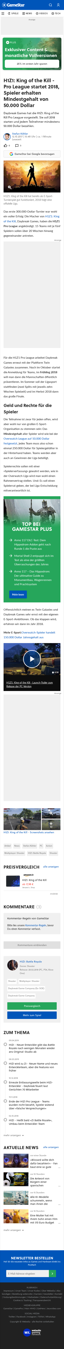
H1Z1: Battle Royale (37, 853)
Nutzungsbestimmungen (14, 1297)
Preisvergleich (21, 867)
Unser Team (20, 1290)
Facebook (21, 1316)
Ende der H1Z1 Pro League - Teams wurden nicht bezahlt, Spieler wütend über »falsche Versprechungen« (31, 1105)
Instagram (31, 1316)
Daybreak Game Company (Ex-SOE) (26, 988)
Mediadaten (33, 1297)
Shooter (53, 853)
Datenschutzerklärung (50, 1297)
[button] (50, 5)
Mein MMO (30, 1308)
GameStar (8, 1308)
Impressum (9, 1290)
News (17, 845)
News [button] (29, 13)
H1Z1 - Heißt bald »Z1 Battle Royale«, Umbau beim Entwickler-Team (30, 1122)
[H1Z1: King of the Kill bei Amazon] (12, 880)
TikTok (41, 1316)
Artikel (7, 845)
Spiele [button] (15, 13)
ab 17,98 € (27, 884)
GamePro (18, 1308)
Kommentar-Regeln (35, 925)
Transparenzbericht (42, 1300)
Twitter (12, 1316)
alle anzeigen (51, 866)
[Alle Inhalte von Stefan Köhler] (7, 136)
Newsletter (48, 1293)
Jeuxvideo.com (54, 1308)
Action (49, 845)
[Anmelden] (52, 1273)
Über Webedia (48, 1290)
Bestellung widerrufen (22, 1293)
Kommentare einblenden (32, 945)
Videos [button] (43, 13)
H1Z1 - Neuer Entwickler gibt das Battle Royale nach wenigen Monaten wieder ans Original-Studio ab (32, 1048)
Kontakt (58, 1293)
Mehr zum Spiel (32, 1015)
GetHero (41, 1308)
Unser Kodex (34, 1290)
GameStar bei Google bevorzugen (34, 154)
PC (41, 845)
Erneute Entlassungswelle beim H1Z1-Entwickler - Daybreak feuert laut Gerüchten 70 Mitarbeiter (31, 1086)
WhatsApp (50, 1316)
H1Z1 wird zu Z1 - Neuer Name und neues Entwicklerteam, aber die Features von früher (33, 1067)
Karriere (38, 1293)
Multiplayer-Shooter (14, 853)
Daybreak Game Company (21, 995)
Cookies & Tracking (22, 1300)
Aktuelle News (21, 1147)
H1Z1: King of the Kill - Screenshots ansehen (29, 832)
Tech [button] (58, 13)
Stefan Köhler (20, 133)
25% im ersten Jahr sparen (32, 64)
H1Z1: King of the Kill (34, 880)
